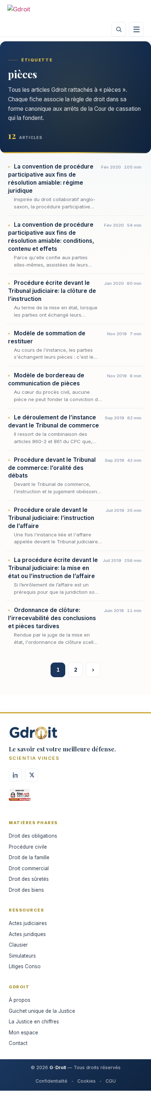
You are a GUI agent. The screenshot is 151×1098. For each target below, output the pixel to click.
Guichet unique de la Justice (42, 1011)
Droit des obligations (33, 836)
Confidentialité (51, 1081)
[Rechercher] (118, 29)
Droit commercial (29, 868)
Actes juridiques (27, 934)
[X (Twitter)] (31, 775)
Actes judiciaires (28, 923)
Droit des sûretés (29, 879)
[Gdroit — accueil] (29, 11)
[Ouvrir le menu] (136, 29)
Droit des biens (26, 890)
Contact (18, 1043)
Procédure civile (28, 847)
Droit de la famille (29, 857)
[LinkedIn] (15, 775)
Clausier (18, 945)
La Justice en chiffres (34, 1022)
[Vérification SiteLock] (19, 797)
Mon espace (23, 1032)
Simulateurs (22, 956)
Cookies (86, 1081)
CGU (111, 1081)
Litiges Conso (25, 966)
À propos (19, 1000)
